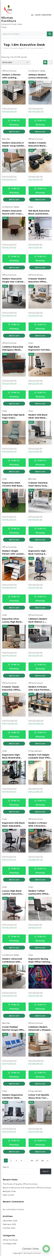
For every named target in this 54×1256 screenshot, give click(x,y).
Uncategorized (9, 1244)
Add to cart (14, 132)
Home (6, 48)
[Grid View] (45, 62)
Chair (30, 207)
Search (6, 1167)
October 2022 (9, 1228)
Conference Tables (36, 71)
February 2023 (9, 1224)
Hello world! (8, 1195)
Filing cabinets (35, 751)
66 (32, 1161)
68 (42, 1161)
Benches (6, 139)
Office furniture (9, 71)
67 (37, 1161)
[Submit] (50, 33)
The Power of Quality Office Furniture (20, 1184)
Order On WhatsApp (14, 122)
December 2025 (10, 1221)
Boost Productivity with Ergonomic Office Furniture (27, 1188)
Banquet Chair (9, 1191)
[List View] (50, 62)
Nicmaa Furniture (8, 19)
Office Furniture (10, 1240)
